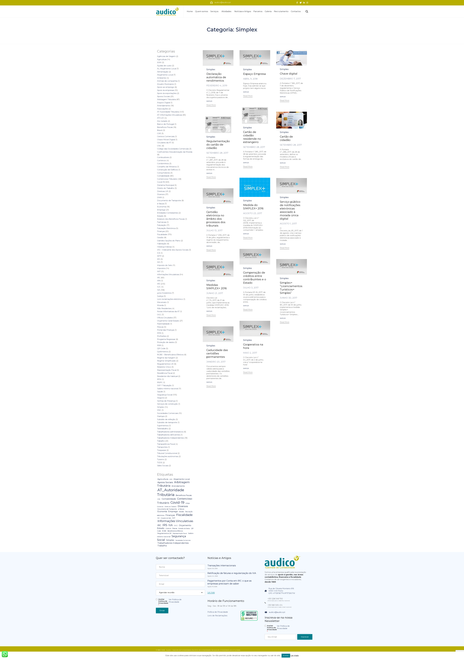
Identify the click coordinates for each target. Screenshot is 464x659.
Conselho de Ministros (167, 166)
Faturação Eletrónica (166, 228)
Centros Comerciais (165, 136)
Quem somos (201, 11)
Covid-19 (161, 182)
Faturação (161, 225)
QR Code (161, 348)
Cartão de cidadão (286, 138)
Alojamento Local (165, 75)
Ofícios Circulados (165, 317)
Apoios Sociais (163, 96)
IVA (158, 290)
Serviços (214, 11)
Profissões (161, 336)
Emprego (161, 210)
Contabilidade (163, 176)
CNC (159, 146)
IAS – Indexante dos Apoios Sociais (172, 250)
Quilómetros (162, 351)
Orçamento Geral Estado (168, 321)
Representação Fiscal (166, 370)
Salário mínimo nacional (167, 388)
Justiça (160, 296)
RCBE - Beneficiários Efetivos (172, 531)
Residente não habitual (167, 376)
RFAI (159, 379)
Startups (161, 416)
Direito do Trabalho (165, 188)
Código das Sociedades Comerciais (173, 149)
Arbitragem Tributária (166, 99)
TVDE (159, 462)
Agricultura (162, 59)
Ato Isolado (162, 121)
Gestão (160, 237)
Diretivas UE (162, 191)
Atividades (226, 11)
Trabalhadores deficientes (168, 435)
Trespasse (161, 450)
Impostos (161, 268)
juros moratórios (164, 293)
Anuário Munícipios (165, 84)
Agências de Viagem (166, 56)
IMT (159, 271)
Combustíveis (163, 157)
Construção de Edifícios (167, 169)
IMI (158, 262)
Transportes (162, 447)
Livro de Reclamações (217, 615)
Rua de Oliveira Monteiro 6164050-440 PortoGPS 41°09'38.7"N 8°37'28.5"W (281, 590)
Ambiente (161, 78)
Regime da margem (166, 358)
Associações (162, 109)
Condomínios (163, 163)
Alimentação (162, 72)
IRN (159, 280)
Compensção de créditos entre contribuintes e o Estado (254, 277)
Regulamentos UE (165, 364)
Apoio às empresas (165, 90)
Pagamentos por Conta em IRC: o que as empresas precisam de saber (229, 582)
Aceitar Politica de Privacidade (163, 602)
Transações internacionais (221, 565)
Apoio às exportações (167, 93)
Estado (160, 216)
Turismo (160, 459)
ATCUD (160, 118)
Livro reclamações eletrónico (170, 299)
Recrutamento (281, 11)
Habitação (161, 243)
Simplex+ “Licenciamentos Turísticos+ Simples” (291, 288)
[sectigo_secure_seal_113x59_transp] (249, 620)
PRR (159, 345)
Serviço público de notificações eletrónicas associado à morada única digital (290, 210)
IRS (158, 284)
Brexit (159, 130)
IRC (158, 277)
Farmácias (161, 222)
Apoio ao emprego (165, 87)
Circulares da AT (164, 142)
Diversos (161, 194)
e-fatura (160, 203)
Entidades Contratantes (167, 213)
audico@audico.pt (277, 612)
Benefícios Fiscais (165, 127)
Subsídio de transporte (167, 422)
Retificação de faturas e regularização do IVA (231, 573)
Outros (168, 528)
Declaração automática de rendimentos (216, 77)
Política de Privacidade (217, 612)
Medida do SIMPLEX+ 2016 (253, 206)
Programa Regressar (166, 339)
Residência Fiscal (164, 373)
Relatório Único (164, 367)
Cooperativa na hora (253, 346)
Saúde (160, 391)
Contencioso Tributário (167, 179)
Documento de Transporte (169, 200)
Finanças (161, 231)
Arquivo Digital (163, 102)
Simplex (210, 69)
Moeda (160, 305)
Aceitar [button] (286, 655)
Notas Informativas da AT (168, 311)
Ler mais (295, 655)
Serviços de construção (167, 404)
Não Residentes (164, 308)
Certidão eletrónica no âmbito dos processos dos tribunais (215, 218)
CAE (159, 133)
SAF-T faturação (164, 385)
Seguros (160, 398)
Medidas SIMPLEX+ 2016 (216, 286)
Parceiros (257, 11)
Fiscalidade (162, 234)
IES (158, 259)
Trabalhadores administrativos (170, 432)
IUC (159, 287)
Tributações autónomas (167, 456)
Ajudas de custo (164, 65)
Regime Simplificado (166, 361)
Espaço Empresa (254, 74)
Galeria (268, 11)
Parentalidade (163, 324)
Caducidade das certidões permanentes (217, 353)
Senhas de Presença (166, 401)
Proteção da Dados (184, 528)
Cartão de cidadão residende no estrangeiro (252, 137)
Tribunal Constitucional (167, 453)
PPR (159, 333)
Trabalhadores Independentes (170, 438)
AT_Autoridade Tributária (170, 492)
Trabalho (161, 441)
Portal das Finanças (165, 330)
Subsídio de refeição (166, 419)
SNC (159, 410)
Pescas (160, 327)
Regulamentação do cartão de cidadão (218, 145)
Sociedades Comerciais (167, 413)
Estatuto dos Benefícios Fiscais (171, 219)
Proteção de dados (165, 342)
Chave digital (288, 73)
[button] (211, 105)
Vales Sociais (162, 465)
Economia (161, 206)
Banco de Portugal (165, 124)
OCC (159, 314)
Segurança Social (164, 395)
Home (190, 11)
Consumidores (163, 173)
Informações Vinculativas (168, 274)
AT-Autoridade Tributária (168, 112)
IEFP (159, 256)
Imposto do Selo (164, 265)
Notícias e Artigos (242, 11)
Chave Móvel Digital (166, 139)
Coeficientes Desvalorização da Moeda (174, 152)
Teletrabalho (162, 428)
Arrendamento (163, 105)
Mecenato (162, 302)
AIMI (159, 62)
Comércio (161, 160)
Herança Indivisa (164, 247)
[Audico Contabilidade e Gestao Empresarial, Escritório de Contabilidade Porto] (168, 11)
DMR (159, 197)
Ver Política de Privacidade (175, 600)
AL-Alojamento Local (166, 68)
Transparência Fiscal (166, 444)
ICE (158, 253)
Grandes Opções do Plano (168, 240)
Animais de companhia (167, 81)
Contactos (296, 11)
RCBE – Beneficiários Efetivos (170, 354)
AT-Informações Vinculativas (169, 115)
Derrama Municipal (165, 185)
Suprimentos (162, 425)
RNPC (160, 382)
